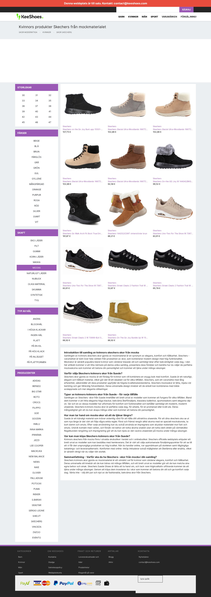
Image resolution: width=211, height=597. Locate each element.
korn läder (36, 256)
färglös (36, 157)
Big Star (36, 391)
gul (36, 173)
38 (50, 106)
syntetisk (36, 295)
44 (50, 116)
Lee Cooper (36, 445)
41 (50, 111)
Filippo (36, 407)
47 (50, 122)
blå (36, 146)
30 (23, 95)
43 (36, 116)
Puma (37, 489)
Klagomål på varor (86, 572)
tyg (36, 300)
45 (23, 122)
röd (36, 205)
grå (36, 162)
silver (36, 211)
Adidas (36, 380)
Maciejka (36, 451)
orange (36, 189)
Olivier (36, 472)
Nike (36, 467)
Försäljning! (189, 16)
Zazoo (36, 532)
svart (36, 216)
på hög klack (36, 351)
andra (36, 319)
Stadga (51, 562)
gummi (36, 251)
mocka (36, 267)
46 (36, 122)
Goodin (36, 418)
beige (37, 140)
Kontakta (52, 557)
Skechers (36, 521)
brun (37, 151)
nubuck (36, 278)
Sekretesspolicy (55, 567)
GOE (36, 413)
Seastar (36, 505)
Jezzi (37, 440)
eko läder (36, 240)
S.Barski (36, 499)
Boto (37, 397)
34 (36, 100)
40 (36, 111)
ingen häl (36, 335)
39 (23, 111)
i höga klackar (37, 329)
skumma (36, 289)
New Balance (36, 456)
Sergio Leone (36, 510)
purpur (36, 195)
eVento (36, 537)
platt (36, 340)
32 (50, 95)
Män (20, 567)
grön (36, 167)
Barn (20, 557)
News (36, 462)
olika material (36, 284)
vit (36, 222)
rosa (37, 200)
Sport (20, 572)
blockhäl (36, 324)
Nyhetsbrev (144, 557)
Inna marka (36, 429)
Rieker (36, 494)
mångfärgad (36, 184)
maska (36, 262)
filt (36, 246)
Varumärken (169, 16)
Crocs (36, 402)
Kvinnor (21, 562)
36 (23, 106)
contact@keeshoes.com (130, 3)
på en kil (37, 346)
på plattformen (36, 362)
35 (50, 100)
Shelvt (37, 516)
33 (23, 100)
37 (36, 106)
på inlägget (37, 356)
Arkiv (111, 562)
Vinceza (36, 526)
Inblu (36, 424)
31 (36, 95)
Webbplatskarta (55, 572)
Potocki (36, 483)
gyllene (36, 178)
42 (23, 116)
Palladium (36, 478)
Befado (36, 386)
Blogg (111, 557)
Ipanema (36, 434)
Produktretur (83, 567)
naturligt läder (36, 273)
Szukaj (186, 9)
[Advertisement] (92, 60)
